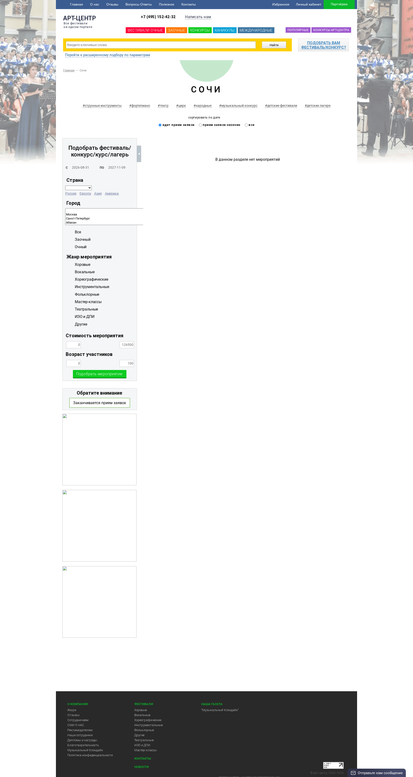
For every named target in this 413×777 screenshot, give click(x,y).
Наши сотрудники (80, 735)
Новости (141, 767)
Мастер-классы (145, 750)
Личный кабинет (308, 4)
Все (78, 232)
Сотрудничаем (77, 720)
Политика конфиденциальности (90, 755)
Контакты (188, 4)
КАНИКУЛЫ (225, 30)
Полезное (166, 4)
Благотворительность (83, 745)
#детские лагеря (318, 105)
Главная (76, 4)
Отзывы (112, 4)
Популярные (298, 30)
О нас (94, 4)
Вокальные (142, 715)
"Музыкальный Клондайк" (220, 710)
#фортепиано (139, 105)
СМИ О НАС (75, 725)
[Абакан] (138, 223)
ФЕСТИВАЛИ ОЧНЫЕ (145, 30)
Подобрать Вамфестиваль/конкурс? (323, 45)
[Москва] (138, 215)
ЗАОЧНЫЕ (176, 30)
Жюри (71, 710)
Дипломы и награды (82, 740)
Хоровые (140, 710)
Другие (139, 735)
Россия (70, 193)
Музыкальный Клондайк (85, 750)
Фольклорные (144, 730)
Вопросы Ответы (138, 4)
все (251, 125)
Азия (98, 193)
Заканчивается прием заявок (99, 403)
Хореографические (147, 720)
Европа (85, 193)
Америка (112, 193)
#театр (163, 105)
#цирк (181, 105)
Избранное (280, 4)
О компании (77, 704)
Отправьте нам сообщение (380, 773)
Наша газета (212, 704)
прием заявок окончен (221, 125)
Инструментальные (148, 725)
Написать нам (198, 17)
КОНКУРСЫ (200, 30)
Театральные (144, 740)
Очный (81, 247)
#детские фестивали (281, 105)
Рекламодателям (79, 730)
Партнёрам (339, 4)
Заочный (83, 239)
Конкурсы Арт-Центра (331, 30)
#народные (203, 105)
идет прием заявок (178, 125)
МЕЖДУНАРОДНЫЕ (256, 30)
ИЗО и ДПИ (142, 745)
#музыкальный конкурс (238, 105)
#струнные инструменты (102, 105)
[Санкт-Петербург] (138, 219)
